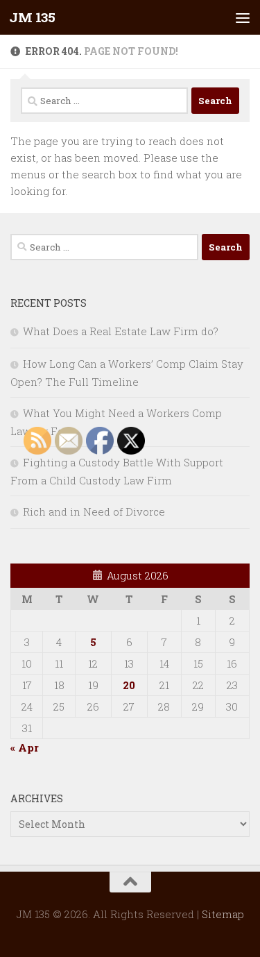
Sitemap (223, 914)
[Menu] (242, 17)
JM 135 (32, 17)
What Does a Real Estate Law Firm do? (120, 331)
